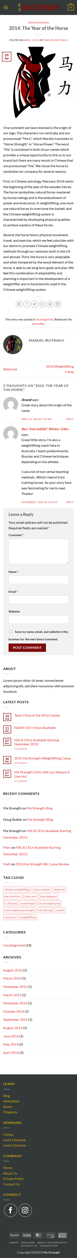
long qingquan (48, 896)
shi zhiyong (45, 910)
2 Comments (26, 748)
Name (13, 571)
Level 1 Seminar (14, 1140)
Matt (7, 864)
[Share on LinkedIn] (57, 304)
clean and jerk (41, 889)
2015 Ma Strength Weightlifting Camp (42, 758)
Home (7, 1168)
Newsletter (11, 1101)
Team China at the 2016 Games (37, 715)
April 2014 (11, 1052)
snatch (60, 910)
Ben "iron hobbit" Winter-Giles (44, 429)
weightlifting (28, 917)
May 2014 (10, 1044)
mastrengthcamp (49, 903)
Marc (7, 847)
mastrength (28, 903)
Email (13, 591)
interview (30, 896)
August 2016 (12, 970)
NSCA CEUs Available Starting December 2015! (36, 742)
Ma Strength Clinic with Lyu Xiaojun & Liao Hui (42, 774)
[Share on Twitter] (34, 304)
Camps (8, 1134)
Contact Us (11, 1184)
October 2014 (13, 1011)
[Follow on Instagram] (25, 1210)
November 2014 (15, 1003)
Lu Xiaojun (10, 903)
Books (7, 1106)
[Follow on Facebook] (10, 1210)
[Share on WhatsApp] (19, 304)
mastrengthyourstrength (19, 910)
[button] (5, 7)
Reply (70, 419)
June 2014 (11, 1036)
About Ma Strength (52, 1242)
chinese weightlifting (17, 889)
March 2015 (12, 995)
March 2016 (12, 978)
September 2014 (15, 1019)
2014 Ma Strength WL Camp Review (42, 864)
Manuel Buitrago (56, 40)
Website (14, 611)
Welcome (10, 369)
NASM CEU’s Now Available (35, 728)
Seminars (28, 1242)
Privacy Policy (13, 1178)
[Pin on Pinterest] (50, 304)
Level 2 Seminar (14, 1145)
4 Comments (25, 781)
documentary (12, 896)
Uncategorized (38, 22)
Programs (10, 1112)
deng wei (59, 889)
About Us (10, 1173)
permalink (38, 323)
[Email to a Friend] (42, 304)
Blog (6, 1096)
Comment (16, 535)
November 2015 (15, 986)
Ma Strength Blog (39, 808)
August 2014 (12, 1028)
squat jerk (10, 917)
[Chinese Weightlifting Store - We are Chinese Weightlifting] (38, 7)
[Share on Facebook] (26, 304)
